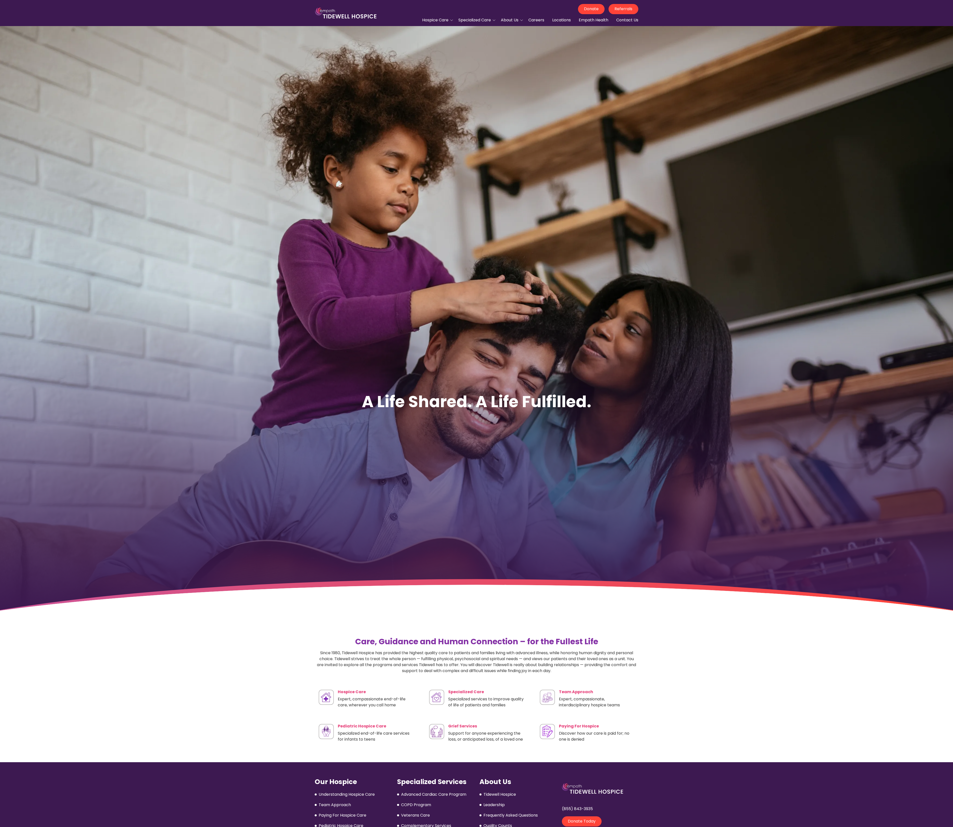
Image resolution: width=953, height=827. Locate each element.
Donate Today (582, 821)
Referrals (623, 9)
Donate (591, 9)
